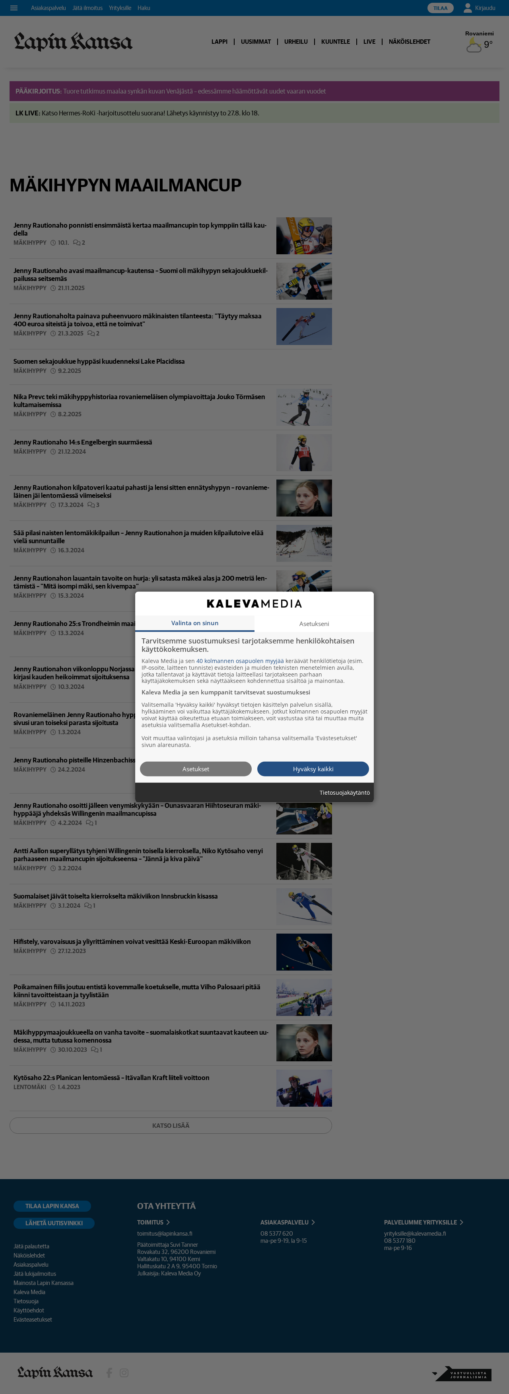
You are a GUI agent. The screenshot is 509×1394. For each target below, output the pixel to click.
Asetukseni (314, 623)
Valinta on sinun (195, 622)
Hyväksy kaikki (313, 768)
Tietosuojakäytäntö (345, 792)
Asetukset (196, 768)
